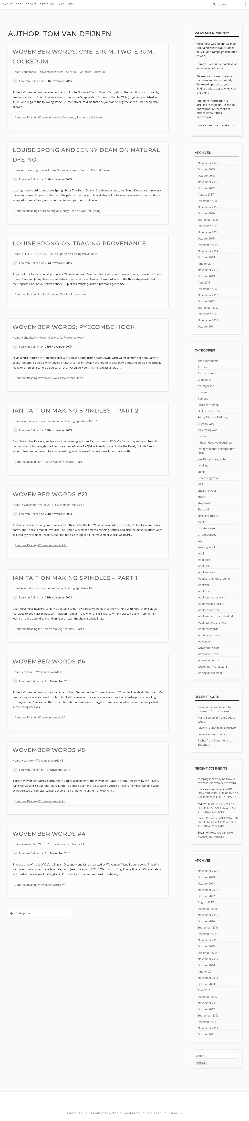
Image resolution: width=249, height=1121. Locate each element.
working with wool (35, 421)
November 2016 (208, 207)
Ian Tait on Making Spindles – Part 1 (75, 578)
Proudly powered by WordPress (116, 1113)
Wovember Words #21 (50, 494)
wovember (204, 641)
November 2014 (208, 251)
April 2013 (204, 282)
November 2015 (208, 232)
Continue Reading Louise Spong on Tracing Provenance (50, 294)
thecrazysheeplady (209, 779)
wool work (204, 591)
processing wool (34, 170)
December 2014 (207, 245)
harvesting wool (208, 430)
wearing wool (206, 547)
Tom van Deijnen (29, 81)
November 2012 (208, 295)
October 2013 (206, 276)
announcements (208, 361)
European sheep (208, 405)
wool (201, 553)
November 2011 (208, 320)
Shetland (203, 509)
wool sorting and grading (214, 578)
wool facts (204, 566)
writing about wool (210, 673)
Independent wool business (215, 442)
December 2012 (207, 289)
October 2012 (206, 301)
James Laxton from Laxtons (215, 734)
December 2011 (207, 314)
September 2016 (208, 220)
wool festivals (206, 572)
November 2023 (208, 163)
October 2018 (206, 176)
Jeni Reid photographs (212, 459)
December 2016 (207, 201)
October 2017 (206, 188)
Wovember (12, 4)
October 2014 (206, 257)
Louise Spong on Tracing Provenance (79, 243)
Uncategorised (207, 528)
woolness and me (209, 610)
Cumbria (203, 398)
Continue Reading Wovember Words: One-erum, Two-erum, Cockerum (59, 117)
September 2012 (208, 308)
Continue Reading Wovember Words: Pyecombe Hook (49, 378)
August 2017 (206, 194)
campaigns (204, 380)
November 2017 (208, 182)
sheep (201, 497)
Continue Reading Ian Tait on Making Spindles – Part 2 (49, 462)
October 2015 (206, 238)
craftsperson (206, 386)
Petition (47, 4)
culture (28, 672)
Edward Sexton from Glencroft (217, 728)
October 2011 (206, 326)
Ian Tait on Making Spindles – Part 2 (76, 410)
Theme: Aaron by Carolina (162, 1113)
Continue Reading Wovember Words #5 (40, 801)
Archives (203, 367)
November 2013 (208, 270)
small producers (208, 516)
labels (201, 472)
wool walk (204, 585)
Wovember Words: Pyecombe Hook (74, 327)
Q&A (200, 484)
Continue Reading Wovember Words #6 (40, 717)
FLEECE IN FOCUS (35, 254)
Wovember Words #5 (49, 750)
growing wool (206, 424)
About (31, 4)
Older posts (22, 913)
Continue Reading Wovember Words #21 (41, 545)
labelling (203, 465)
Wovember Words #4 (49, 833)
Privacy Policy (78, 1113)
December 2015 (207, 226)
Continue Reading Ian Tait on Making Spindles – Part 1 (49, 629)
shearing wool (207, 490)
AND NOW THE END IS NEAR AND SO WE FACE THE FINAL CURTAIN (218, 793)
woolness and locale (210, 604)
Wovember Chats (209, 648)
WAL (200, 541)
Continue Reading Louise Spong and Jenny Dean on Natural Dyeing (57, 211)
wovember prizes (209, 654)
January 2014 (206, 264)
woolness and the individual (215, 616)
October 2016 (206, 213)
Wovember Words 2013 (38, 505)
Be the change (207, 373)
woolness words (208, 629)
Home (16, 72)
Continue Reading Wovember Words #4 (40, 885)
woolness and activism (212, 597)
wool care (204, 560)
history (202, 436)
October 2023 (206, 169)
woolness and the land (212, 622)
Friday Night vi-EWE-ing (213, 417)
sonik (201, 522)
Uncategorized (207, 534)
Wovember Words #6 (49, 661)
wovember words (209, 660)
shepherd (30, 72)
